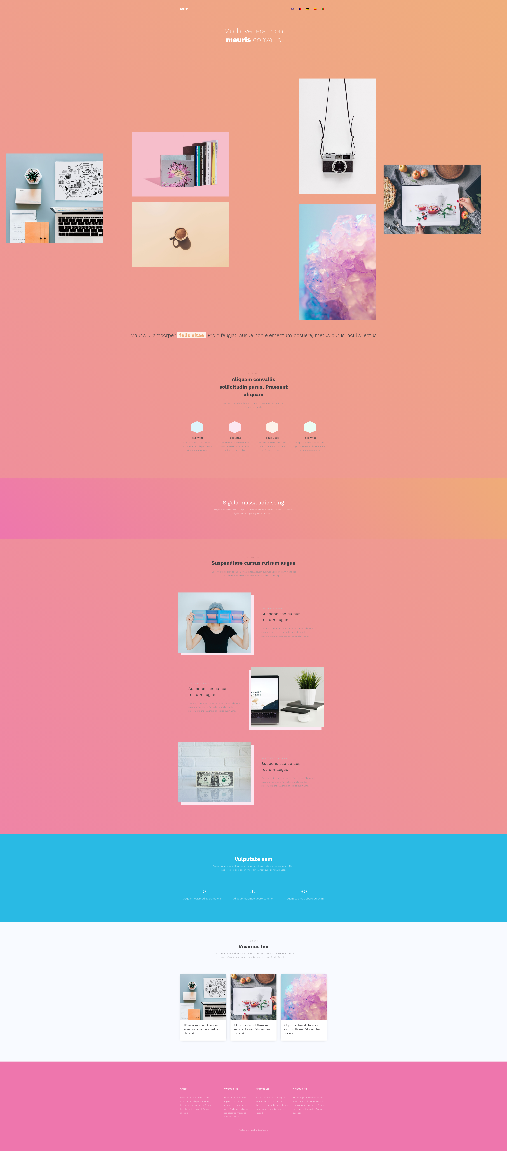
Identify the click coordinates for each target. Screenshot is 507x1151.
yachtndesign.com (260, 1130)
